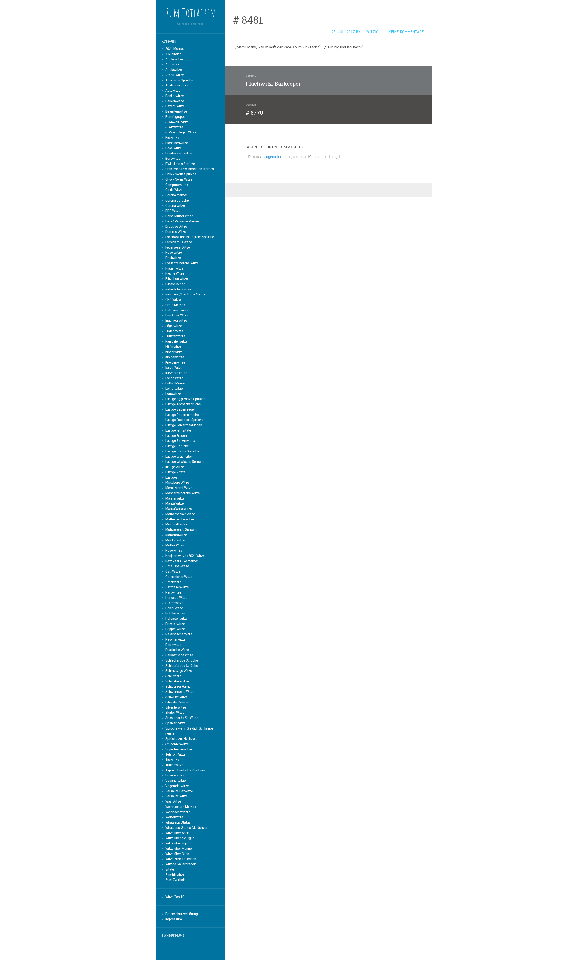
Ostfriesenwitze (177, 587)
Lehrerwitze (174, 388)
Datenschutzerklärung (181, 914)
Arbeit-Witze (174, 75)
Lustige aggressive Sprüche (185, 399)
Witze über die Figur (179, 838)
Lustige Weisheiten (179, 456)
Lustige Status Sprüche (182, 451)
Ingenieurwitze (176, 320)
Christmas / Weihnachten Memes (189, 169)
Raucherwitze (175, 639)
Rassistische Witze (178, 634)
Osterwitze (173, 582)
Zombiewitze (175, 875)
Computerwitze (176, 185)
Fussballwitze (175, 284)
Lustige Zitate (175, 472)
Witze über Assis (177, 833)
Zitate (169, 869)
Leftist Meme (175, 383)
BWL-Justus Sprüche (180, 164)
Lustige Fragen (176, 435)
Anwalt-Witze (179, 122)
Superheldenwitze (178, 749)
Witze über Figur (177, 843)
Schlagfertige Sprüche (181, 660)
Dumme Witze (175, 231)
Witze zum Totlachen (180, 859)
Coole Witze (174, 190)
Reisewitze (173, 645)
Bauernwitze (174, 101)
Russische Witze (177, 650)
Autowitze (173, 90)
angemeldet (273, 157)
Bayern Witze (175, 106)
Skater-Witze (174, 712)
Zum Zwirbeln (175, 880)
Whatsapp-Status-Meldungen (186, 827)
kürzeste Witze (176, 373)
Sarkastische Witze (179, 655)
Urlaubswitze (174, 775)
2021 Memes (174, 49)
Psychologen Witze (182, 132)
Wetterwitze (174, 817)
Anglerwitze (174, 59)
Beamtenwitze (176, 111)
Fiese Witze (173, 252)
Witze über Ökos (177, 854)
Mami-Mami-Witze (178, 488)
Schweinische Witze (179, 691)
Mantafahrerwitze (178, 509)
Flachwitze (173, 258)
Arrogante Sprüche (179, 80)
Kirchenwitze (174, 357)
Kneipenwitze (175, 362)
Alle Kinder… (174, 54)
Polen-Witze (174, 608)
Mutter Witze (174, 545)
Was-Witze (173, 801)
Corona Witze (175, 205)
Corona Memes (176, 195)
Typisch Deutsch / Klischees (185, 770)
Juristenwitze (175, 336)
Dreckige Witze (176, 226)
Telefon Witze (175, 754)
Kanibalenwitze (176, 341)
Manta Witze (174, 503)
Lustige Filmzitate (178, 430)
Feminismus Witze (178, 242)
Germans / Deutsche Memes (186, 294)
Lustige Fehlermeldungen (183, 425)
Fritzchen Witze (176, 279)
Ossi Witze (173, 571)
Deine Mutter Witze (179, 216)
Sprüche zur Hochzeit (181, 739)
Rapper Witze (175, 629)
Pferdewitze (174, 603)
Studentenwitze (177, 744)
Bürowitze (172, 158)
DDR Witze (173, 211)
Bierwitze (172, 137)
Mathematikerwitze (179, 519)
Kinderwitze (174, 352)
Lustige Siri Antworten (181, 441)
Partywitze (173, 592)
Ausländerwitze (176, 85)
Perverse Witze (176, 597)
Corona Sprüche (177, 200)
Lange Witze (174, 378)
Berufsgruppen (176, 117)
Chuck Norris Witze (178, 179)
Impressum (173, 919)
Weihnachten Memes (180, 807)
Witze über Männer (179, 848)
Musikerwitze (175, 540)
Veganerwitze (175, 780)
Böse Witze (173, 148)
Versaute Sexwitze (179, 791)
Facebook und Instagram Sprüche (189, 237)
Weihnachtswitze (177, 812)
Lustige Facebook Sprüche (184, 420)
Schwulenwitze (176, 697)
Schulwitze (173, 676)
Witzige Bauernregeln (181, 864)
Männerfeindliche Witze (182, 493)
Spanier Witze (175, 723)
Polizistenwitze (176, 618)
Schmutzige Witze (178, 671)
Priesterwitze (175, 624)
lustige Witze (174, 467)
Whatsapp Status (177, 822)
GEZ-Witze (173, 299)
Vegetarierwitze (177, 786)
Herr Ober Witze (176, 315)
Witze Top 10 (174, 897)
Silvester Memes (177, 702)
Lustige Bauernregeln (180, 409)
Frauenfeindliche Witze (182, 263)
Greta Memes (175, 305)
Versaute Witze (176, 796)
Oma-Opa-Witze (177, 566)
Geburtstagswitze (178, 289)
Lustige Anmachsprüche (183, 404)
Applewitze (173, 69)
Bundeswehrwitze (178, 153)
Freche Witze (174, 273)
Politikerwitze (175, 613)
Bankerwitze (174, 96)
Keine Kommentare (406, 32)
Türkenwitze (174, 765)
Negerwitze (173, 550)
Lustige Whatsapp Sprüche (184, 461)
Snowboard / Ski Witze (181, 718)
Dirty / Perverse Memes (182, 221)
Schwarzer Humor (178, 686)
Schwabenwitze (177, 681)
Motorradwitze (176, 535)
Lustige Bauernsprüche (182, 415)
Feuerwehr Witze (177, 247)
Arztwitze (176, 127)
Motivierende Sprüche (181, 529)
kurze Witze (174, 367)
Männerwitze (175, 498)
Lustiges (171, 477)
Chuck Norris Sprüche (180, 174)
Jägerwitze (173, 326)
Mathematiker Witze (180, 514)
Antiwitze (172, 64)
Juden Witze (174, 331)
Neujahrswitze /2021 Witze (185, 556)
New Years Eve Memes (182, 561)
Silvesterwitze (175, 707)
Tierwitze (172, 759)
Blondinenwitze (176, 143)
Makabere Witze (177, 482)
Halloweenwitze (177, 310)
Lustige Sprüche (177, 446)
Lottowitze (173, 394)
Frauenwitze (174, 268)
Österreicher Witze (178, 577)
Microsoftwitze (176, 524)
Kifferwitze (173, 347)
